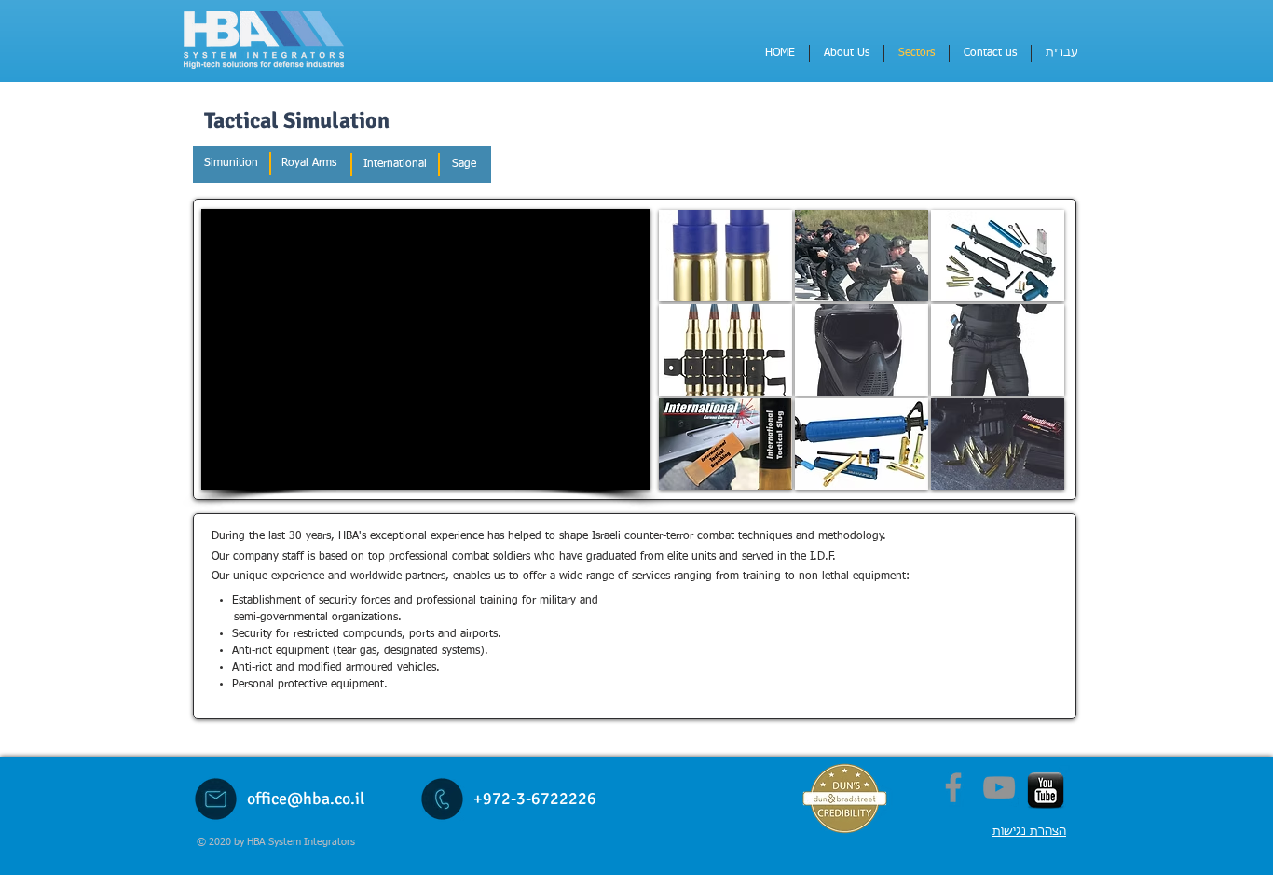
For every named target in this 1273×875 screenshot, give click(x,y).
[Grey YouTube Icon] (999, 787)
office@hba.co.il (305, 798)
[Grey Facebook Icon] (953, 787)
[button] (725, 255)
